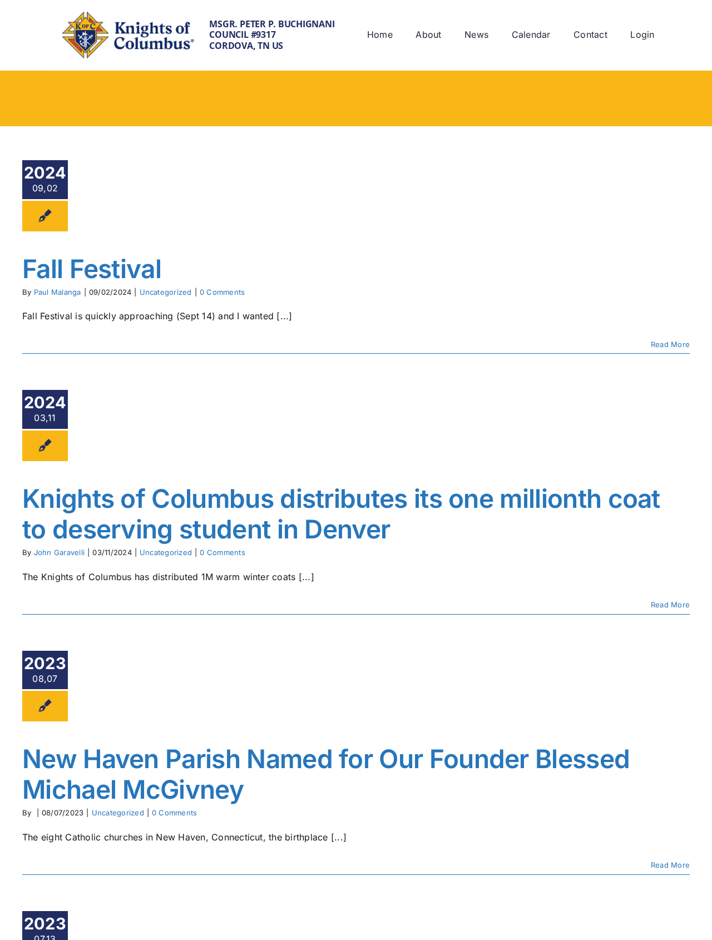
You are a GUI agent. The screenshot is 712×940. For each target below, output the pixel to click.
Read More (670, 344)
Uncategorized (166, 292)
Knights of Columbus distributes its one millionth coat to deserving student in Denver (341, 514)
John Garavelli (59, 552)
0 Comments (222, 292)
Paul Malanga (57, 292)
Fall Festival (91, 268)
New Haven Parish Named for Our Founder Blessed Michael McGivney (326, 774)
